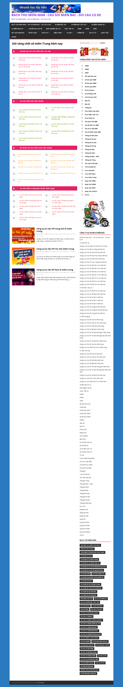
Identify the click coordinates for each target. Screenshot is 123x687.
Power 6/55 (83, 429)
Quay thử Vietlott (91, 191)
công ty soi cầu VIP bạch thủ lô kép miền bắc (94, 256)
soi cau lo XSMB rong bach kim (91, 634)
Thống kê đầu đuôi (91, 135)
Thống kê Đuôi (90, 153)
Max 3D (87, 101)
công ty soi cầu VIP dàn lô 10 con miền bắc (93, 278)
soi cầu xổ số (100, 663)
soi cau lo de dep (96, 609)
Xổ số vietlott (89, 90)
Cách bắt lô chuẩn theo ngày (90, 545)
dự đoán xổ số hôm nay (88, 591)
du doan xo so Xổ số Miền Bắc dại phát (93, 567)
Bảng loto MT (84, 509)
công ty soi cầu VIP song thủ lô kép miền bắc (94, 310)
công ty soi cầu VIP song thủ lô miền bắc (92, 313)
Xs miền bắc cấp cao (78, 24)
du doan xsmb (85, 574)
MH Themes (41, 682)
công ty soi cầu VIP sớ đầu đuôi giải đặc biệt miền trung (95, 337)
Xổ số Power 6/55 (91, 97)
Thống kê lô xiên (90, 142)
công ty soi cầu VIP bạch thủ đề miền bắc (92, 252)
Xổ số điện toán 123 (91, 114)
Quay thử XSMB (90, 181)
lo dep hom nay (97, 606)
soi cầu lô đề (102, 656)
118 (42, 274)
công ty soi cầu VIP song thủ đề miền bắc (93, 307)
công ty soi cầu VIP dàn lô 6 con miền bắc (93, 284)
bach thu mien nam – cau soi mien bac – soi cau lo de (31, 24)
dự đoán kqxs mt (86, 581)
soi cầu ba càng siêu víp (100, 641)
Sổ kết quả (32, 33)
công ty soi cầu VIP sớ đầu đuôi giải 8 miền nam (95, 367)
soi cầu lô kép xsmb (87, 648)
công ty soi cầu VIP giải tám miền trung (92, 329)
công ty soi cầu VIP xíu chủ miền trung (55, 249)
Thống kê (80, 33)
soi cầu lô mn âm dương (89, 652)
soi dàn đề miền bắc (87, 666)
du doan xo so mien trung (89, 559)
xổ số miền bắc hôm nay (88, 673)
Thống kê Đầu (89, 149)
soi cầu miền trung (87, 663)
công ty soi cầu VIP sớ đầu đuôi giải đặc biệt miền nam (95, 371)
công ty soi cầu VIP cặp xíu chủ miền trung (93, 323)
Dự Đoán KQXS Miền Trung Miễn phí (92, 577)
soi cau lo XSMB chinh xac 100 (90, 624)
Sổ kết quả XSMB (90, 80)
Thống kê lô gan (90, 139)
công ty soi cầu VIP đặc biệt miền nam (91, 360)
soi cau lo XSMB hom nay (89, 627)
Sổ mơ (14, 37)
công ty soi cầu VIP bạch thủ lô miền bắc (92, 259)
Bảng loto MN (84, 513)
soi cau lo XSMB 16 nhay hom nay (91, 620)
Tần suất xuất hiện (91, 163)
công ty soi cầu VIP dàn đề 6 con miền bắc (93, 268)
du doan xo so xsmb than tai (90, 563)
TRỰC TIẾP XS (69, 29)
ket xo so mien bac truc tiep (90, 602)
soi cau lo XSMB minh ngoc (89, 631)
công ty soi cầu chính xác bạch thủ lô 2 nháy (93, 246)
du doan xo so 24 (86, 556)
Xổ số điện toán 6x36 (92, 111)
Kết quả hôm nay (18, 33)
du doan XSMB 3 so (98, 574)
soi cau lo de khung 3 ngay (89, 613)
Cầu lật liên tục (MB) (92, 125)
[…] (62, 241)
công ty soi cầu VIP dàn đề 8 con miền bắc (93, 272)
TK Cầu (69, 33)
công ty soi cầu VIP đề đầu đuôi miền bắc (93, 294)
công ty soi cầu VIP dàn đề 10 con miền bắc (93, 275)
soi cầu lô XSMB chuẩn (88, 656)
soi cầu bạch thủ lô (87, 645)
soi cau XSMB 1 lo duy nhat (89, 638)
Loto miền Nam (90, 174)
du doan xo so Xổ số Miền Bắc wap (92, 570)
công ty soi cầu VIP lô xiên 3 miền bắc (91, 300)
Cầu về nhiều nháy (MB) (93, 132)
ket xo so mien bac (101, 599)
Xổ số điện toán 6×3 (86, 442)
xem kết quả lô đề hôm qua (89, 670)
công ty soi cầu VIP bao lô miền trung (55, 269)
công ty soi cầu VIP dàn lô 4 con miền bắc (93, 281)
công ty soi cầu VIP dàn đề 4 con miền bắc (93, 265)
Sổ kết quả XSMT (90, 87)
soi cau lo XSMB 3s (86, 616)
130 (42, 236)
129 (42, 253)
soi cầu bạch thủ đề (102, 645)
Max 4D (87, 104)
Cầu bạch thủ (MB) (91, 121)
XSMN (87, 29)
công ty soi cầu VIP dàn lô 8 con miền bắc (93, 291)
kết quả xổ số (85, 606)
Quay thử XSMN (90, 184)
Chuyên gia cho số (35, 29)
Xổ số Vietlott (84, 436)
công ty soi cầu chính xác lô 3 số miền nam (93, 381)
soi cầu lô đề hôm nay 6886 (89, 659)
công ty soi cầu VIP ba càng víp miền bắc (92, 249)
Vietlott (45, 33)
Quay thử (104, 33)
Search (103, 43)
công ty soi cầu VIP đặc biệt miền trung (92, 326)
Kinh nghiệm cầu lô (53, 29)
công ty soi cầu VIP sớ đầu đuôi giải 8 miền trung (95, 332)
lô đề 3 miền (84, 609)
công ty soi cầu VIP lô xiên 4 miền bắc (91, 304)
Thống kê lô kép (90, 146)
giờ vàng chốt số (86, 599)
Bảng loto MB (84, 516)
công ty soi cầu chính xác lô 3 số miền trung (93, 347)
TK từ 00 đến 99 (90, 167)
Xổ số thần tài (89, 118)
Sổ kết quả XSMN (90, 83)
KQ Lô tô (92, 33)
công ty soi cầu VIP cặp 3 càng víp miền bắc (93, 262)
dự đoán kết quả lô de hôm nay (91, 588)
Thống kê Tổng (90, 160)
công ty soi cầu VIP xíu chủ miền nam (91, 378)
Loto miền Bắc (90, 170)
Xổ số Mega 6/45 (90, 94)
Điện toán (57, 33)
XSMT (95, 29)
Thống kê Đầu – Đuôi (92, 156)
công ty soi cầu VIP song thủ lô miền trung (54, 229)
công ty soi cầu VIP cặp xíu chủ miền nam (93, 357)
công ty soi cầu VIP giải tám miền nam (91, 363)
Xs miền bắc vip (60, 24)
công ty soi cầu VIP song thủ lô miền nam (93, 375)
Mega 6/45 (83, 433)
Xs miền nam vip (17, 29)
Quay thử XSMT (90, 188)
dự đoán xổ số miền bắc (88, 595)
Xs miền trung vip (98, 24)
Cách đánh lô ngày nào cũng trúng (92, 552)
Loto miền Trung (90, 177)
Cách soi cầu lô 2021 (87, 549)
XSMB (79, 29)
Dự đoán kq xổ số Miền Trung (90, 584)
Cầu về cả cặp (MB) (91, 128)
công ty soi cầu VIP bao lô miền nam (91, 354)
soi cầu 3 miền (85, 641)
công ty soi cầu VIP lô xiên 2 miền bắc (91, 297)
